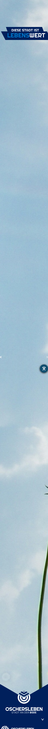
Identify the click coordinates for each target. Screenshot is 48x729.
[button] (1, 357)
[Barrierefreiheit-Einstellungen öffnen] (44, 368)
